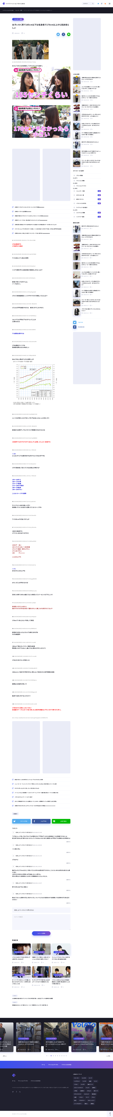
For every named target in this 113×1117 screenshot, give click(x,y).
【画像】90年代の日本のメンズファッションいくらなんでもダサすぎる (70, 1043)
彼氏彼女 (94, 1094)
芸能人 (86, 1103)
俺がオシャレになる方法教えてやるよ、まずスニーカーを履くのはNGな (91, 96)
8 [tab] (61, 1055)
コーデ (90, 1078)
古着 (75, 1097)
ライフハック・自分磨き (81, 207)
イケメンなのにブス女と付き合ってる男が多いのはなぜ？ (21, 958)
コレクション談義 (88, 212)
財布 (75, 1100)
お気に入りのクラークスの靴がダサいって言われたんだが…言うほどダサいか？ (91, 125)
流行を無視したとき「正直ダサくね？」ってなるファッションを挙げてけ (91, 152)
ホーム (43, 1064)
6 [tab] (57, 1055)
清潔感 (92, 1103)
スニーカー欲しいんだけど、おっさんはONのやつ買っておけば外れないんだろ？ (91, 162)
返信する (68, 841)
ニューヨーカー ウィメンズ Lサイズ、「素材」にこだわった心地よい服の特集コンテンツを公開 (35, 784)
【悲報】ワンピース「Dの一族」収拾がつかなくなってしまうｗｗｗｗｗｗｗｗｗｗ (31, 220)
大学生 (75, 1090)
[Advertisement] (26, 174)
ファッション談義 (80, 180)
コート (95, 1081)
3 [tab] (51, 1055)
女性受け (15, 813)
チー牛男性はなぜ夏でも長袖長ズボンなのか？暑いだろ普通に (91, 133)
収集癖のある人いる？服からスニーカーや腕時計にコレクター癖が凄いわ (30, 1005)
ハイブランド (77, 1081)
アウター (76, 1084)
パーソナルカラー (78, 1103)
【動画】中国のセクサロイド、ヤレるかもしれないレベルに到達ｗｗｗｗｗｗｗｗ (31, 216)
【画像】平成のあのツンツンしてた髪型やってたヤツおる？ (97, 1043)
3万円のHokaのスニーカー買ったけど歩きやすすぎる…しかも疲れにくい (91, 115)
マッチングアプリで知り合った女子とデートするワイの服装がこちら (41, 981)
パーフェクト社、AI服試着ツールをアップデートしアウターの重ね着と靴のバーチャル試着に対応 (36, 792)
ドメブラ (82, 1084)
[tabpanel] (15, 1037)
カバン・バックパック (78, 1087)
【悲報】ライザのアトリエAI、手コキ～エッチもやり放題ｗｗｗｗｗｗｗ (29, 207)
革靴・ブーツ (90, 1084)
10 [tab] (66, 1055)
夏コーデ (96, 1090)
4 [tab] (53, 1055)
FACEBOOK (81, 327)
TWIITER (80, 322)
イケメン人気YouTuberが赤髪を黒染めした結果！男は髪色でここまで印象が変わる (61, 981)
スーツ (87, 1097)
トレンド (87, 1087)
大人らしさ (86, 1094)
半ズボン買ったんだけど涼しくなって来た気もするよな (27, 788)
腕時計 (93, 1087)
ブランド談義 (79, 175)
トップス (84, 1081)
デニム (93, 1097)
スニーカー (76, 1078)
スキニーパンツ (91, 1100)
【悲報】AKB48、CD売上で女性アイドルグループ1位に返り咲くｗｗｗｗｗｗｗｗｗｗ (32, 233)
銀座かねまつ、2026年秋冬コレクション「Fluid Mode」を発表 (29, 779)
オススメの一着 (88, 195)
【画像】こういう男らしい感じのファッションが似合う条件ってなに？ (41, 958)
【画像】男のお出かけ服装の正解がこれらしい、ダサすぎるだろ (91, 78)
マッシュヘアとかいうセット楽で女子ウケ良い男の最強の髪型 (61, 958)
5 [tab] (55, 1055)
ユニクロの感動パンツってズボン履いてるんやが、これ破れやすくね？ (91, 87)
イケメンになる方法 (88, 203)
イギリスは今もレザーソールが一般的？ (24, 797)
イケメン (81, 1097)
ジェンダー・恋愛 (18, 19)
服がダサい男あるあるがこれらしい (90, 142)
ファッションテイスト (81, 186)
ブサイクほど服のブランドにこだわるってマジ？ (91, 309)
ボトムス (89, 1090)
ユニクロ (84, 1078)
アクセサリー (82, 1100)
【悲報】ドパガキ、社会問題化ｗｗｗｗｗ (23, 211)
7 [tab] (59, 1055)
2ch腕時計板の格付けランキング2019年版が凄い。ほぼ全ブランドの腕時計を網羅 (32, 998)
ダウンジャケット (77, 1094)
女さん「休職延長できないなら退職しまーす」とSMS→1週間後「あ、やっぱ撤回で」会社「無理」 (36, 801)
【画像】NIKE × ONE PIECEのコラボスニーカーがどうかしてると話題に (91, 106)
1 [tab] (46, 1055)
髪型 (90, 1081)
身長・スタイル (88, 199)
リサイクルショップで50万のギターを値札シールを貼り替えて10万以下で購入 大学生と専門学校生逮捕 (38, 229)
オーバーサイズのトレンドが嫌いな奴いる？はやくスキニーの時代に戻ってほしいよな (21, 981)
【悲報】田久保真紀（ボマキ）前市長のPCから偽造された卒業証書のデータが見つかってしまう (35, 224)
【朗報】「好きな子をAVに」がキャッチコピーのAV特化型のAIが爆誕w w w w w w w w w (35, 805)
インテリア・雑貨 (88, 216)
